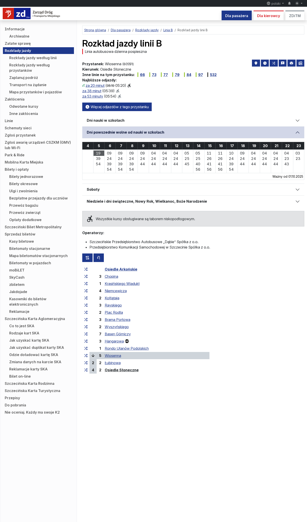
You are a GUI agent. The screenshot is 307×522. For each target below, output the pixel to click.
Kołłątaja (112, 298)
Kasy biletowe (21, 241)
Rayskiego (113, 305)
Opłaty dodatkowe (25, 219)
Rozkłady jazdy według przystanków (29, 68)
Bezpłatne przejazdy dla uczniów (38, 198)
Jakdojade (18, 291)
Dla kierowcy (268, 15)
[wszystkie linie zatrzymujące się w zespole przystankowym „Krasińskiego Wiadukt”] (86, 283)
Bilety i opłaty (17, 169)
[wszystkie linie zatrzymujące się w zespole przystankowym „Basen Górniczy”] (86, 334)
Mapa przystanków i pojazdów (35, 92)
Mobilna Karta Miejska (24, 162)
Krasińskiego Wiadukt (122, 283)
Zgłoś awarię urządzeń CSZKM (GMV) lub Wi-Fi (38, 145)
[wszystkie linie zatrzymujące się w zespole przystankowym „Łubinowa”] (86, 363)
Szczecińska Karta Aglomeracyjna (35, 318)
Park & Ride (14, 155)
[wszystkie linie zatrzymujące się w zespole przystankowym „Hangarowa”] (86, 341)
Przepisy (12, 398)
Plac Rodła (114, 312)
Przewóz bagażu (23, 205)
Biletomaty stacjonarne (29, 248)
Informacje (15, 29)
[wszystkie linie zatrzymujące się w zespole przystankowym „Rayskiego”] (86, 305)
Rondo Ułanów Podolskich (127, 348)
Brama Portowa (117, 319)
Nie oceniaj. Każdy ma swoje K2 (32, 412)
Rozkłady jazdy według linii (33, 58)
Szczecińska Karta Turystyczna (32, 390)
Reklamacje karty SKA (28, 369)
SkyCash (16, 277)
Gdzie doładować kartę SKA (33, 354)
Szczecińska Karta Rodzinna (29, 383)
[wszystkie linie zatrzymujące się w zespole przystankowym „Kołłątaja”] (86, 298)
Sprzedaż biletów (20, 234)
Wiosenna (113, 355)
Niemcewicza (116, 291)
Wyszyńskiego (117, 327)
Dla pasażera (236, 15)
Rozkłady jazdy (18, 50)
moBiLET (16, 270)
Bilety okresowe (23, 183)
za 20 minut (95, 85)
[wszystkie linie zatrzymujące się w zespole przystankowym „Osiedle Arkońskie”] (86, 269)
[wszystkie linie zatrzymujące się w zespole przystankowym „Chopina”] (86, 276)
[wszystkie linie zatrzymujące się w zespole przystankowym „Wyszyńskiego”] (86, 327)
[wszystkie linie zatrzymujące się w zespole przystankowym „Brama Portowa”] (86, 319)
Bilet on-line (20, 376)
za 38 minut (91, 91)
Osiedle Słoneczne (122, 370)
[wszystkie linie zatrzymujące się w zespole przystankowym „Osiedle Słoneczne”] (86, 370)
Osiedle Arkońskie (121, 269)
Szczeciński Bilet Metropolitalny (33, 227)
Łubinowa (113, 363)
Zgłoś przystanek (20, 135)
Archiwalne (19, 36)
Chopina (111, 276)
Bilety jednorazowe (26, 176)
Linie (9, 121)
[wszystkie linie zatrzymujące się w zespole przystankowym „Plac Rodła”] (86, 312)
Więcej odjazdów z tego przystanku (119, 107)
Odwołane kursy (23, 106)
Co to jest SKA (21, 326)
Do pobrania (15, 405)
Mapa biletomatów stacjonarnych (38, 255)
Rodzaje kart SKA (24, 333)
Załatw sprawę (18, 43)
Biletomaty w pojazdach (30, 263)
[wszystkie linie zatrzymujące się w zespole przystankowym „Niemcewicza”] (86, 291)
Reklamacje (19, 311)
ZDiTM (295, 15)
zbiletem (16, 284)
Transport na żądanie (28, 85)
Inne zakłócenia (23, 113)
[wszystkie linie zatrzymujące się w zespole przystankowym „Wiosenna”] (86, 355)
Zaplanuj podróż (23, 77)
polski (276, 3)
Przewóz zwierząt (24, 212)
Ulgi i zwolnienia (23, 191)
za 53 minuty (92, 96)
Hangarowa (114, 341)
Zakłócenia (14, 99)
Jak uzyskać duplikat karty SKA (36, 347)
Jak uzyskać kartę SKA (29, 340)
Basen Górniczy (118, 334)
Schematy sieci (18, 128)
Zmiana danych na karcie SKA (35, 362)
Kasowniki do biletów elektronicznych (27, 302)
